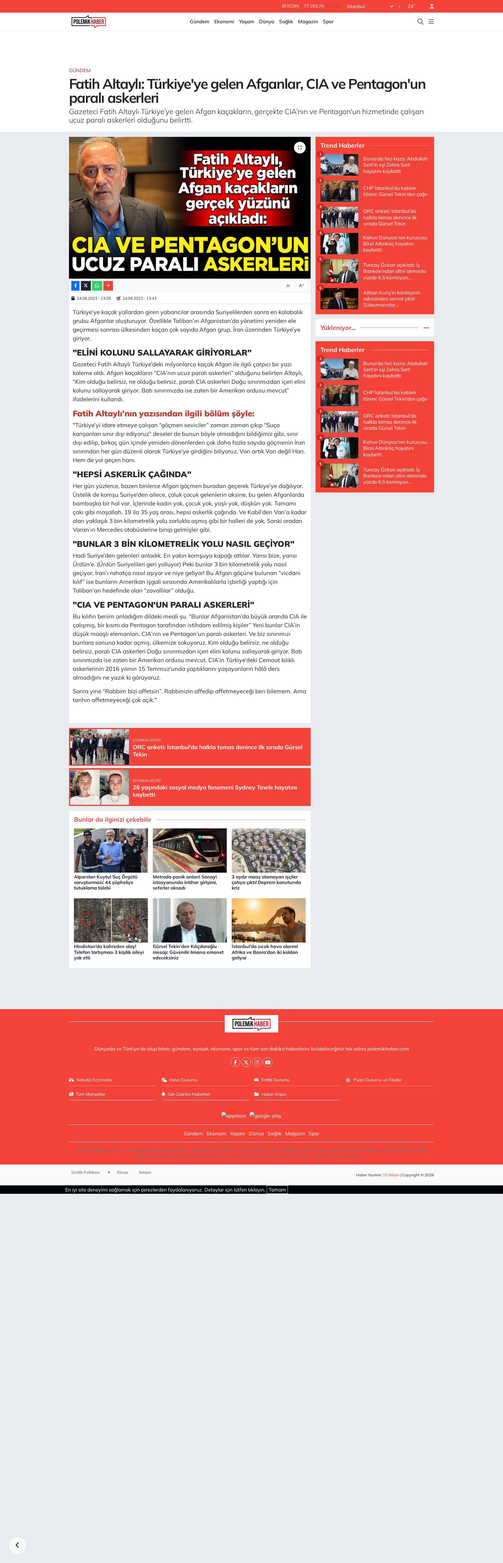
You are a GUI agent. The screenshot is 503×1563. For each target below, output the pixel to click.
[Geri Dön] (17, 1545)
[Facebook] (235, 1062)
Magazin (308, 21)
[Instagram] (257, 1062)
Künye (122, 1172)
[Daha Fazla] (108, 286)
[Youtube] (267, 1062)
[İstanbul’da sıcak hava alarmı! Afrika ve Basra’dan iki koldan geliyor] (269, 920)
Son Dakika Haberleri (189, 1094)
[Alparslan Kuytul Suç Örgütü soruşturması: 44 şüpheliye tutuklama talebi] (111, 850)
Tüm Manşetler (90, 1094)
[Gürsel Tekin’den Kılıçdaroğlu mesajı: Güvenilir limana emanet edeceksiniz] (190, 920)
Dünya (266, 21)
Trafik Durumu (275, 1080)
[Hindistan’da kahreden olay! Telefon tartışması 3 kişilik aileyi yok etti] (111, 920)
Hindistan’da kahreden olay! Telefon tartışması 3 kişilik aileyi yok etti (109, 951)
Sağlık (286, 21)
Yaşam (246, 21)
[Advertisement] (375, 538)
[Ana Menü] (431, 21)
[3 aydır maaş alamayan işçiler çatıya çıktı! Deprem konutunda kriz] (269, 850)
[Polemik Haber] (88, 20)
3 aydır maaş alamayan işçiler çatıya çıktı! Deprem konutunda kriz (266, 882)
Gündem (199, 21)
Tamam (277, 1190)
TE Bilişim (391, 1175)
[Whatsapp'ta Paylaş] (97, 286)
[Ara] (420, 21)
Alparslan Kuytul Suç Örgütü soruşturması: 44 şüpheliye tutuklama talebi (106, 882)
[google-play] (266, 1115)
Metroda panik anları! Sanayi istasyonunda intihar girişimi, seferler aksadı (185, 882)
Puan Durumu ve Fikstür (377, 1080)
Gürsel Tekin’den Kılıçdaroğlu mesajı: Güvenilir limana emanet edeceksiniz (188, 951)
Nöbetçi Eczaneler (94, 1080)
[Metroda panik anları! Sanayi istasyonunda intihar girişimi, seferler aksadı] (190, 850)
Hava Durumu (183, 1080)
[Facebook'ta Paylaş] (75, 286)
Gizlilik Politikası (85, 1172)
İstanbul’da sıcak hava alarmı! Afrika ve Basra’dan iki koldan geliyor (265, 951)
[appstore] (233, 1115)
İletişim (145, 1172)
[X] (246, 1062)
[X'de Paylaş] (86, 286)
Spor (328, 21)
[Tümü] (426, 328)
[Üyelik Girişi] (429, 6)
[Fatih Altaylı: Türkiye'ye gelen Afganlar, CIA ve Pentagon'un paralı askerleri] (190, 208)
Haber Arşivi (273, 1094)
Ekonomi (224, 21)
